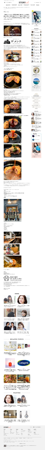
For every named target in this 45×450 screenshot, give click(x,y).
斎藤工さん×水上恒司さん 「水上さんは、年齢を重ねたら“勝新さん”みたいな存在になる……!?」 (10, 333)
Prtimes (5, 11)
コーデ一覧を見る (36, 25)
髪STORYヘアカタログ (12, 432)
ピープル (17, 433)
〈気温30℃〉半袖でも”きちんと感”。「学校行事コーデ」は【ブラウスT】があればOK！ (37, 50)
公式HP (5, 271)
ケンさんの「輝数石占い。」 (23, 430)
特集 (4, 431)
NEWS (4, 430)
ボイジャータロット (37, 139)
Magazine (29, 429)
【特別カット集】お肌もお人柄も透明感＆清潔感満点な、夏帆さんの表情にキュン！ (23, 319)
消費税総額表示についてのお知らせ (22, 443)
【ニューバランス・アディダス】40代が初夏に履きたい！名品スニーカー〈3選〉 (37, 44)
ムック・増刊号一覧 (30, 432)
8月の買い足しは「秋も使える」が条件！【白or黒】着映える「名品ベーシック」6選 (37, 41)
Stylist (34, 432)
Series (21, 433)
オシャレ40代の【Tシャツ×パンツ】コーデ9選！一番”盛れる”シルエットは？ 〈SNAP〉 (37, 36)
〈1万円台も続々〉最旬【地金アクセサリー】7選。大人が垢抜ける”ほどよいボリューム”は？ (37, 38)
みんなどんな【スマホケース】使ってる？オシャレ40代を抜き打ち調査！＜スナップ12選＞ (10, 319)
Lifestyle (17, 429)
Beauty (11, 429)
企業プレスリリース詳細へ (7, 288)
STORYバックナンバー (30, 431)
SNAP (4, 432)
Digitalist (35, 429)
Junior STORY (36, 102)
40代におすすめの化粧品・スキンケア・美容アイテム (36, 105)
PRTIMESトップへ (6, 289)
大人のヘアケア (36, 99)
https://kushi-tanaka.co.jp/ (8, 284)
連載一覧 (22, 434)
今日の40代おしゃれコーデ (6, 433)
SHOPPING (5, 434)
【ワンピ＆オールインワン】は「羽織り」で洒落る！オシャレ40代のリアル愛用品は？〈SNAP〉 (37, 53)
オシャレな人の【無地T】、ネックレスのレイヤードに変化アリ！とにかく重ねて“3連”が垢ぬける (37, 59)
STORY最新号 (29, 430)
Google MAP (5, 272)
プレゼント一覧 (29, 435)
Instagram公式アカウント (7, 273)
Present (29, 434)
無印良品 (36, 108)
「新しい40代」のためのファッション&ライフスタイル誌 (9, 0)
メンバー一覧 (35, 430)
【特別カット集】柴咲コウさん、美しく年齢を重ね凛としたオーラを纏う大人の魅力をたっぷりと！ (37, 47)
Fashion (4, 429)
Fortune (22, 429)
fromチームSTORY (5, 435)
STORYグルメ (17, 432)
